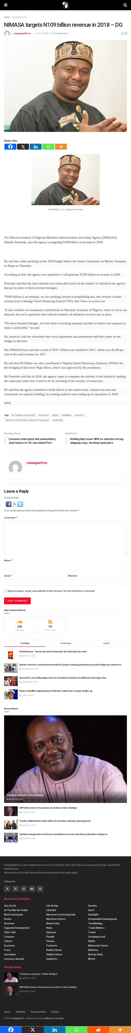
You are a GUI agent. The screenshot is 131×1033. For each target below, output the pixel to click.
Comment (11, 517)
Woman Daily (95, 954)
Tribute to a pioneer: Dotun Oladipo (25, 795)
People (50, 936)
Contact (55, 1012)
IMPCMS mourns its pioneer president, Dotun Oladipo (48, 808)
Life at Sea (52, 905)
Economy (9, 945)
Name (8, 560)
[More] (61, 147)
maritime (44, 415)
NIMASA (66, 415)
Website (72, 575)
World (91, 959)
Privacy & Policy (38, 1012)
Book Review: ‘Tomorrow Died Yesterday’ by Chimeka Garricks (53, 651)
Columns (9, 936)
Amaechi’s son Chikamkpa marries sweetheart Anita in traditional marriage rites (62, 678)
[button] (9, 504)
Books (7, 919)
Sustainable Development (102, 919)
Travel (92, 932)
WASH (91, 941)
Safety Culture (54, 954)
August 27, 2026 (15, 799)
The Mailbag (95, 923)
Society (92, 905)
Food (7, 950)
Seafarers (51, 959)
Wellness (93, 950)
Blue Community (13, 914)
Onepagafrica (18, 1018)
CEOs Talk (10, 932)
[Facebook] (10, 147)
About (7, 1012)
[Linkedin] (36, 147)
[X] (23, 147)
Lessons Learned (14, 959)
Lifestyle (51, 910)
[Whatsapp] (48, 147)
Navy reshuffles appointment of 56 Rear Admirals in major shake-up (55, 691)
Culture (8, 941)
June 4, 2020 (42, 33)
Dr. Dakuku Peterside (23, 415)
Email (8, 575)
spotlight (58, 420)
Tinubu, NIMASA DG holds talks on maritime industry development (55, 821)
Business (9, 923)
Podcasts (51, 945)
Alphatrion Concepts (54, 1018)
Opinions (51, 932)
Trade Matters (96, 927)
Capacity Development (17, 927)
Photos (50, 941)
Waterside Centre (98, 945)
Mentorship (52, 923)
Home (7, 17)
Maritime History (56, 919)
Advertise (20, 1012)
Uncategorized (19, 17)
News (56, 415)
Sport (91, 910)
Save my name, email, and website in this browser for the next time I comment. (51, 591)
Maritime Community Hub (60, 914)
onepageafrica (22, 33)
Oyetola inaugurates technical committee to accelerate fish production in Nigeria (63, 834)
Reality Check (54, 950)
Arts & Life (10, 905)
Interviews (10, 954)
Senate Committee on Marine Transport (27, 420)
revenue (79, 415)
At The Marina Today (16, 910)
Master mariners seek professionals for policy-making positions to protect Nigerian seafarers (70, 664)
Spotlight (93, 914)
